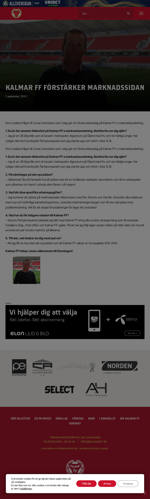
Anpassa (128, 483)
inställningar (26, 488)
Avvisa (107, 483)
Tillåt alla (86, 483)
